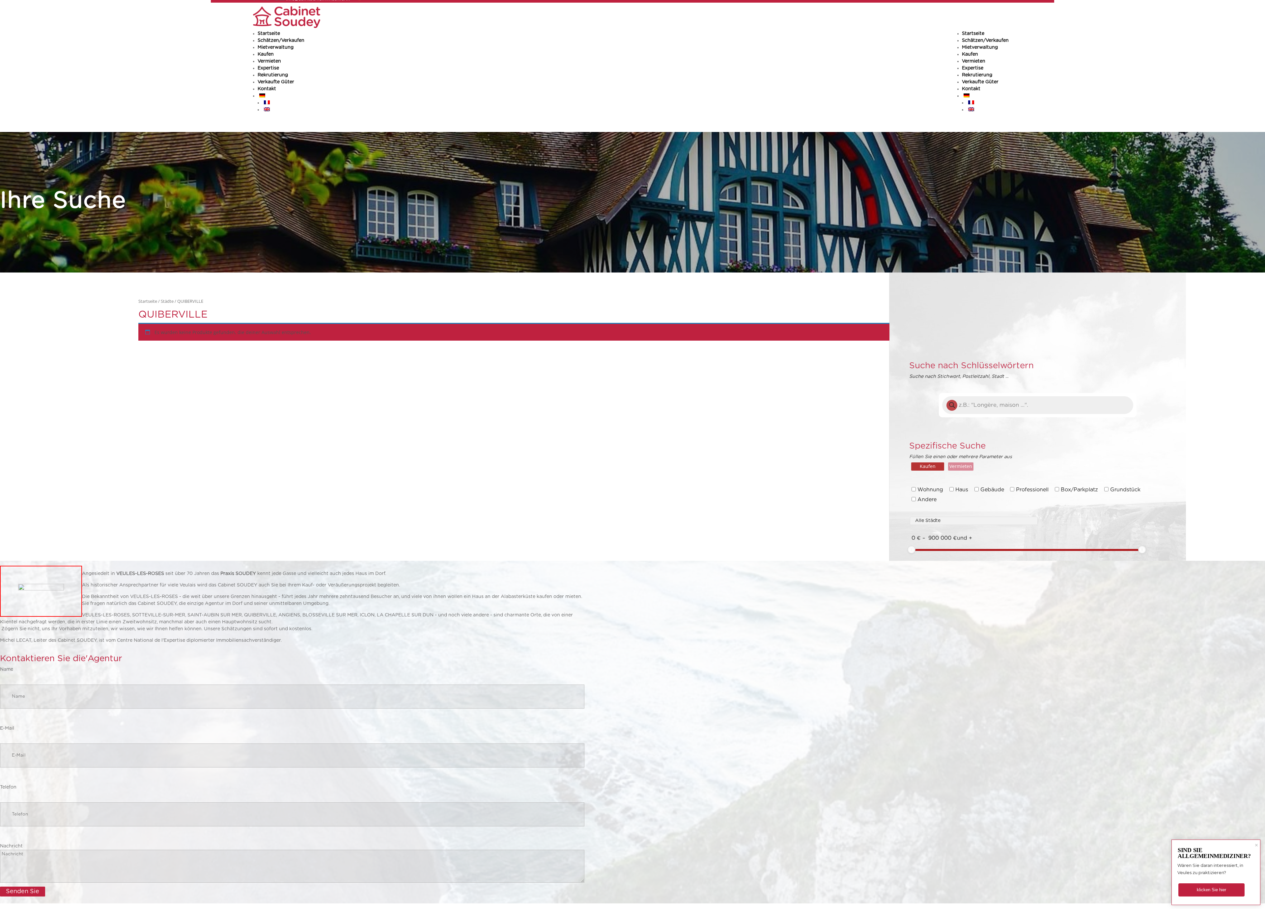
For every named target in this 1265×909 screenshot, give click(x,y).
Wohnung (930, 489)
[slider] (911, 550)
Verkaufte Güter (980, 82)
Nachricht (11, 846)
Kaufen (970, 54)
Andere (927, 499)
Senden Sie (22, 892)
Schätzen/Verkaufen (985, 40)
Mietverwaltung (980, 47)
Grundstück (1125, 489)
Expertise (972, 68)
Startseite (973, 33)
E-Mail (7, 728)
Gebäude (992, 489)
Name (6, 669)
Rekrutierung (977, 75)
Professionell (1032, 489)
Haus (961, 489)
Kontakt (971, 89)
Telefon (8, 787)
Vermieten (973, 61)
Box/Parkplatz (1079, 489)
